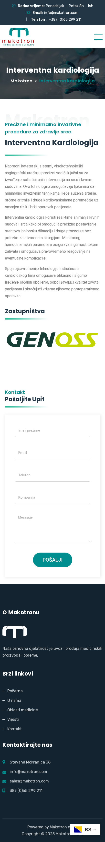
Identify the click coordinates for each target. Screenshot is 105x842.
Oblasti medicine (22, 710)
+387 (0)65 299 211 (65, 19)
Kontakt (14, 729)
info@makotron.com (61, 12)
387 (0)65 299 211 (26, 790)
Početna (15, 691)
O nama (14, 700)
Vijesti (13, 719)
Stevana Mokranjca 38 (30, 762)
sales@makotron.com (29, 781)
